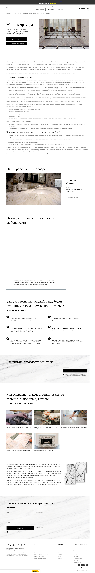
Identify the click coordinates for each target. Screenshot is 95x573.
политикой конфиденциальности (79, 375)
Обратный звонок (85, 10)
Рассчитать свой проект (17, 43)
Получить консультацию (17, 39)
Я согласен (35, 571)
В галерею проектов (73, 197)
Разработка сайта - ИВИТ (83, 570)
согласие (69, 374)
